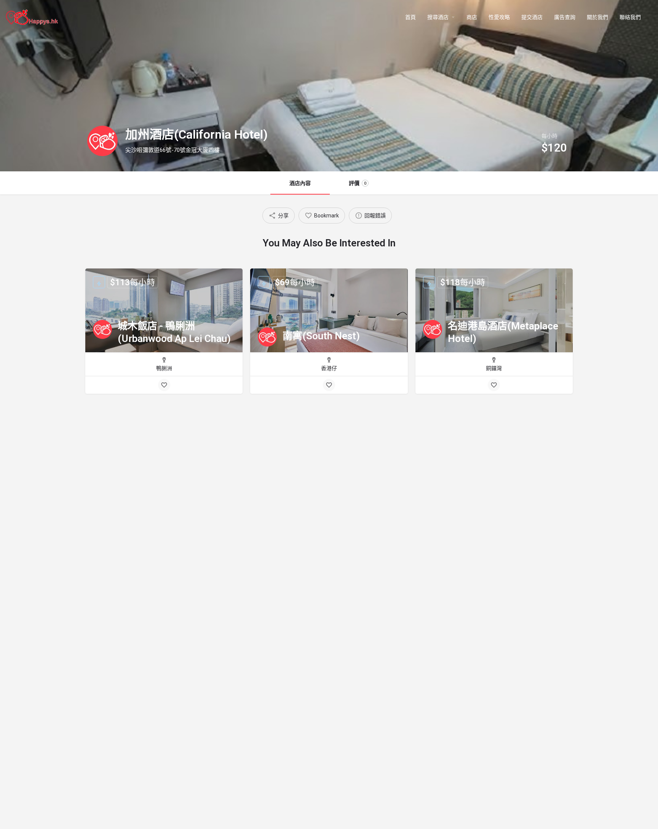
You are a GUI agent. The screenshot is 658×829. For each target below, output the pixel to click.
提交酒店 (532, 17)
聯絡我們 (630, 17)
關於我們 (597, 17)
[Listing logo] (102, 141)
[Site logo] (33, 16)
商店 (471, 17)
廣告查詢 (564, 17)
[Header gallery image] (329, 85)
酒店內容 (300, 183)
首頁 (410, 17)
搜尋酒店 (438, 17)
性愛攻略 (499, 17)
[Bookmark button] (164, 385)
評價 (357, 183)
